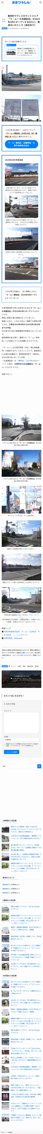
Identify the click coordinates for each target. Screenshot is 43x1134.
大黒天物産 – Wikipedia (13, 638)
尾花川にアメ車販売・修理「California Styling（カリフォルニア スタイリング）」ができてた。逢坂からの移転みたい (26, 829)
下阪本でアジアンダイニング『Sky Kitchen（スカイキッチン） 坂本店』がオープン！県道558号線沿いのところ (26, 1051)
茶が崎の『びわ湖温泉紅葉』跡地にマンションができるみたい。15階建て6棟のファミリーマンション (26, 957)
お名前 (6, 737)
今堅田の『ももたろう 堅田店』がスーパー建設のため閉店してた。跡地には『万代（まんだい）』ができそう (26, 1117)
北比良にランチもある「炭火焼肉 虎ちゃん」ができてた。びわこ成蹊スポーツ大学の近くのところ (26, 966)
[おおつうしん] (21, 2)
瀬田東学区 (30, 666)
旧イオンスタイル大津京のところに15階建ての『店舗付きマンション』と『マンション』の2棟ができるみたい (26, 948)
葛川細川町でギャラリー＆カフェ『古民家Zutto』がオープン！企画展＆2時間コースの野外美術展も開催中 (26, 847)
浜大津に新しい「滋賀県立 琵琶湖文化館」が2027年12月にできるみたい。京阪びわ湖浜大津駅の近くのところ (26, 856)
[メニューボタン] (2, 2)
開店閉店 (4, 28)
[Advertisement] (21, 793)
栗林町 (37, 666)
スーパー (13, 666)
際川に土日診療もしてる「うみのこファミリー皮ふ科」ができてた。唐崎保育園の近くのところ (26, 1060)
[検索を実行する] (39, 766)
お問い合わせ (24, 655)
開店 (24, 666)
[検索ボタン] (40, 2)
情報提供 (5, 884)
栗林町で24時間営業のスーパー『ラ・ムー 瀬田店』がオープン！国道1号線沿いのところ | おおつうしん (26, 51)
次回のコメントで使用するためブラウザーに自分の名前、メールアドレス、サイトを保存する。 (22, 744)
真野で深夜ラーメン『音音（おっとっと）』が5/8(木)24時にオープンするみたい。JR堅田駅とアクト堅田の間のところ (25, 1087)
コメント (7, 711)
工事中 (19, 666)
